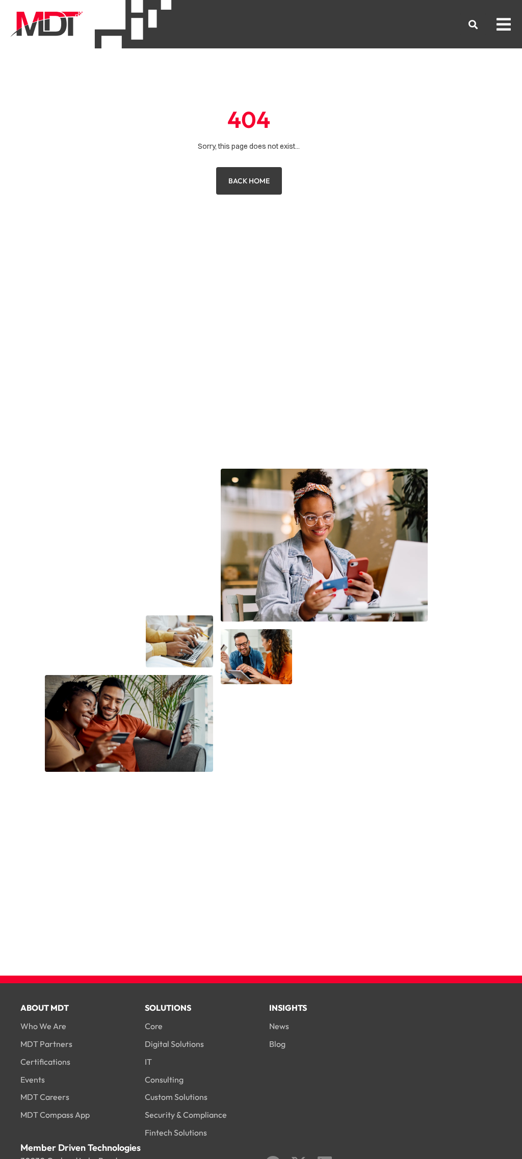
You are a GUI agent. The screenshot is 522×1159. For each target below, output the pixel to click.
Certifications (45, 1062)
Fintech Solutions (176, 1132)
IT (148, 1062)
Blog (277, 1044)
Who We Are (43, 1026)
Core (154, 1026)
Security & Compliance (186, 1115)
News (279, 1026)
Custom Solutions (176, 1097)
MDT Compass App (55, 1115)
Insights (288, 1008)
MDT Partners (46, 1044)
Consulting (164, 1079)
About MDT (44, 1008)
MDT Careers (44, 1097)
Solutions (168, 1008)
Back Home (249, 180)
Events (32, 1079)
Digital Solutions (174, 1044)
